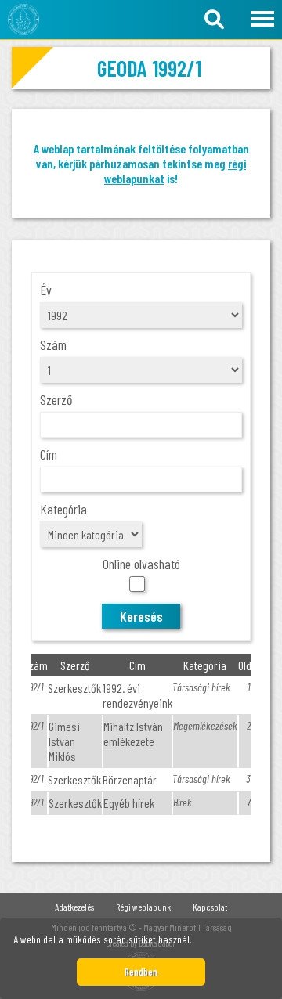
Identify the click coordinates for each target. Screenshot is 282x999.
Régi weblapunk (143, 906)
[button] (196, 941)
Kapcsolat (210, 906)
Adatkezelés (74, 906)
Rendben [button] (141, 971)
